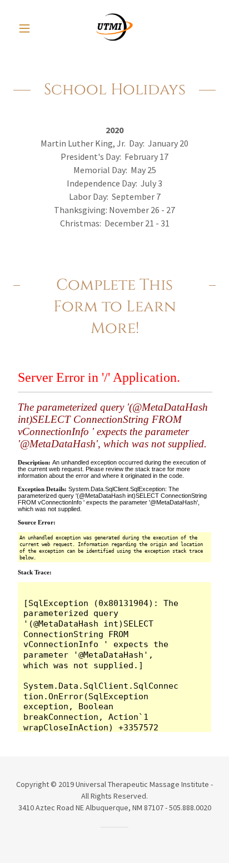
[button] (28, 28)
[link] (114, 28)
